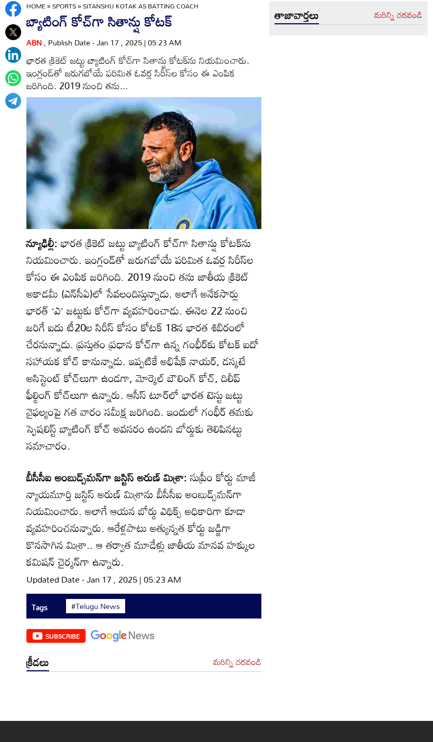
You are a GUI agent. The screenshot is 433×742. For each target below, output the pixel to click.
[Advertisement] (143, 699)
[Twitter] (13, 32)
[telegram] (13, 101)
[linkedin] (13, 55)
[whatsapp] (13, 78)
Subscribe (62, 636)
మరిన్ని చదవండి (237, 662)
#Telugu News (95, 606)
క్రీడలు (37, 661)
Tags (40, 607)
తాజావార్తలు (297, 14)
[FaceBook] (13, 9)
